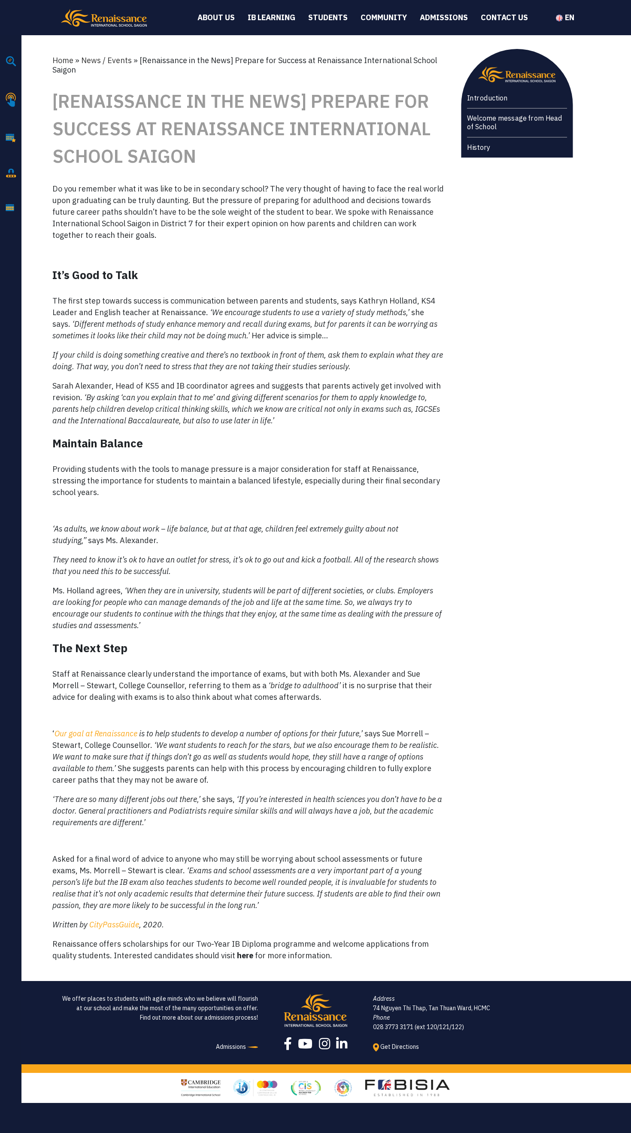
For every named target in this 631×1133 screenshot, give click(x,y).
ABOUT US (216, 17)
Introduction (487, 98)
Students (328, 17)
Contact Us (504, 17)
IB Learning (271, 17)
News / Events (106, 60)
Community (384, 17)
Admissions (444, 17)
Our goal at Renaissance (96, 733)
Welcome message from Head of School (514, 122)
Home (62, 60)
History (478, 147)
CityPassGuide (114, 924)
